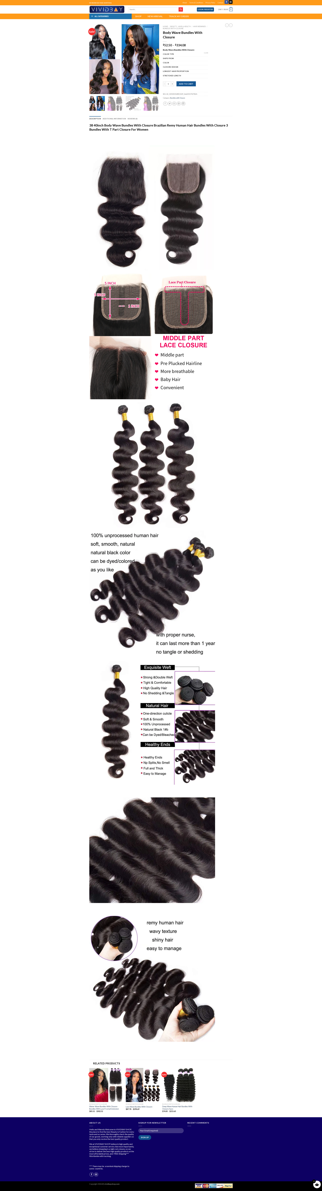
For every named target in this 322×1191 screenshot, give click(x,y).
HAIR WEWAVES (199, 26)
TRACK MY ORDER (179, 16)
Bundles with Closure (173, 28)
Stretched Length (172, 76)
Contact (220, 3)
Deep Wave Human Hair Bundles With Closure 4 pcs (177, 1107)
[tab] (95, 118)
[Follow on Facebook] (226, 2)
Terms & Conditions (196, 3)
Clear (206, 53)
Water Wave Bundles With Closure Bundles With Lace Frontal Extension (104, 1107)
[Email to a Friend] (174, 104)
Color (166, 63)
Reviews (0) (132, 119)
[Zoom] (92, 90)
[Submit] (181, 9)
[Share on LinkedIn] (183, 104)
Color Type (168, 54)
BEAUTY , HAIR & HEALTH (180, 26)
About (185, 3)
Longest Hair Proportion (176, 71)
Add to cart (186, 84)
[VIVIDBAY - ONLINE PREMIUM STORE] (106, 9)
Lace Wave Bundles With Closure (139, 1107)
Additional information (114, 119)
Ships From (168, 58)
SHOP (138, 16)
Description (95, 119)
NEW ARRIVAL (155, 16)
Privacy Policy (210, 3)
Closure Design (170, 67)
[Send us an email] (230, 2)
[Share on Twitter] (170, 104)
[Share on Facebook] (165, 104)
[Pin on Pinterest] (179, 104)
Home (165, 26)
